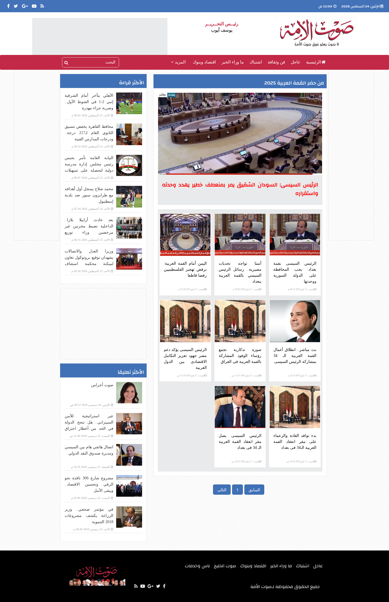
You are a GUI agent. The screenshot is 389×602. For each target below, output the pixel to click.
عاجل (295, 62)
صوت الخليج (225, 566)
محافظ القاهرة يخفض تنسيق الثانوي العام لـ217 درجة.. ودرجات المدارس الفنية (89, 132)
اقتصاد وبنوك (204, 62)
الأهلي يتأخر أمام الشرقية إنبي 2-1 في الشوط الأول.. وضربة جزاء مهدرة (89, 101)
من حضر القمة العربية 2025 (294, 83)
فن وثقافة (276, 62)
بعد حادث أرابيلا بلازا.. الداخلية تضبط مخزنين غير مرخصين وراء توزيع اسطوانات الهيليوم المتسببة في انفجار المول (89, 232)
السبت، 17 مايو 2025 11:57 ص (245, 375)
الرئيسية (313, 62)
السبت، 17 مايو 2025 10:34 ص (300, 461)
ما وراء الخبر (233, 62)
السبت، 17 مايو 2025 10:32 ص (245, 461)
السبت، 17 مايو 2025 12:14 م (301, 375)
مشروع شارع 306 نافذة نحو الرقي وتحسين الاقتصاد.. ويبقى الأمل (89, 484)
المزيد (180, 62)
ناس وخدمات (197, 566)
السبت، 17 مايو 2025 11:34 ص (191, 375)
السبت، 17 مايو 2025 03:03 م (246, 289)
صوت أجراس (102, 385)
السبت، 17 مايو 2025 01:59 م (191, 289)
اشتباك (255, 62)
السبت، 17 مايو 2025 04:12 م (301, 289)
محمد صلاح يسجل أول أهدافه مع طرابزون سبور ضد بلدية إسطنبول (89, 195)
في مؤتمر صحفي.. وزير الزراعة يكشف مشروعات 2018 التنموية (89, 515)
